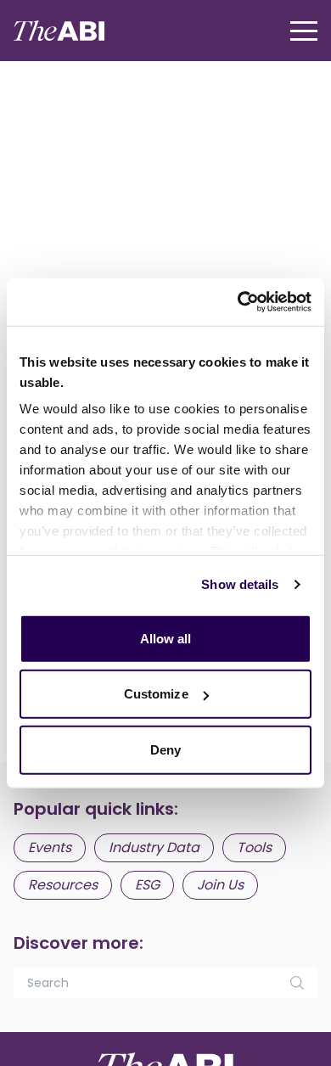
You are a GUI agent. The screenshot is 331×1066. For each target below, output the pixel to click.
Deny (165, 749)
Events (49, 847)
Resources (63, 885)
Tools (254, 847)
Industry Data (154, 847)
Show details (239, 584)
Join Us (220, 885)
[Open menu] (303, 31)
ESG (147, 885)
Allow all (166, 638)
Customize (156, 694)
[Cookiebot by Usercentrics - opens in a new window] (238, 302)
